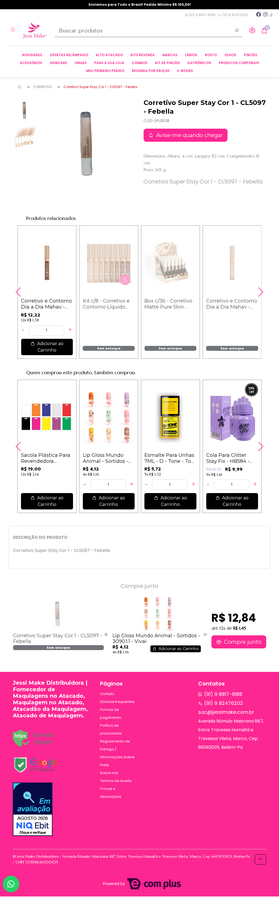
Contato (107, 693)
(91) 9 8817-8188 (202, 15)
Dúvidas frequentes (117, 701)
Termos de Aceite (116, 780)
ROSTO (211, 55)
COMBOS (139, 63)
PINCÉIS (250, 55)
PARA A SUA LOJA (109, 63)
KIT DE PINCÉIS (167, 63)
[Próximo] (260, 292)
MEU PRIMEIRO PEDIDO (105, 70)
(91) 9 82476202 (234, 15)
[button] (252, 30)
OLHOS (230, 55)
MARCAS (169, 55)
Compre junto (242, 642)
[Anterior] (19, 292)
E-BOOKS (185, 70)
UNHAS (81, 63)
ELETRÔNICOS (199, 63)
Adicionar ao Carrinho (49, 347)
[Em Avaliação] (33, 809)
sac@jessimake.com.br (226, 712)
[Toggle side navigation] (13, 30)
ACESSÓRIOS (31, 63)
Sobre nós (109, 772)
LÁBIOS (191, 55)
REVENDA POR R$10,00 (150, 70)
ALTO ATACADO (109, 55)
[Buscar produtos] (236, 31)
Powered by (114, 883)
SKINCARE (58, 63)
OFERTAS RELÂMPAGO (69, 55)
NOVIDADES (32, 55)
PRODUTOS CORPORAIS (239, 63)
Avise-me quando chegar (189, 135)
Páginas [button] (111, 683)
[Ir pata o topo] (260, 859)
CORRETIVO (42, 86)
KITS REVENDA (143, 55)
